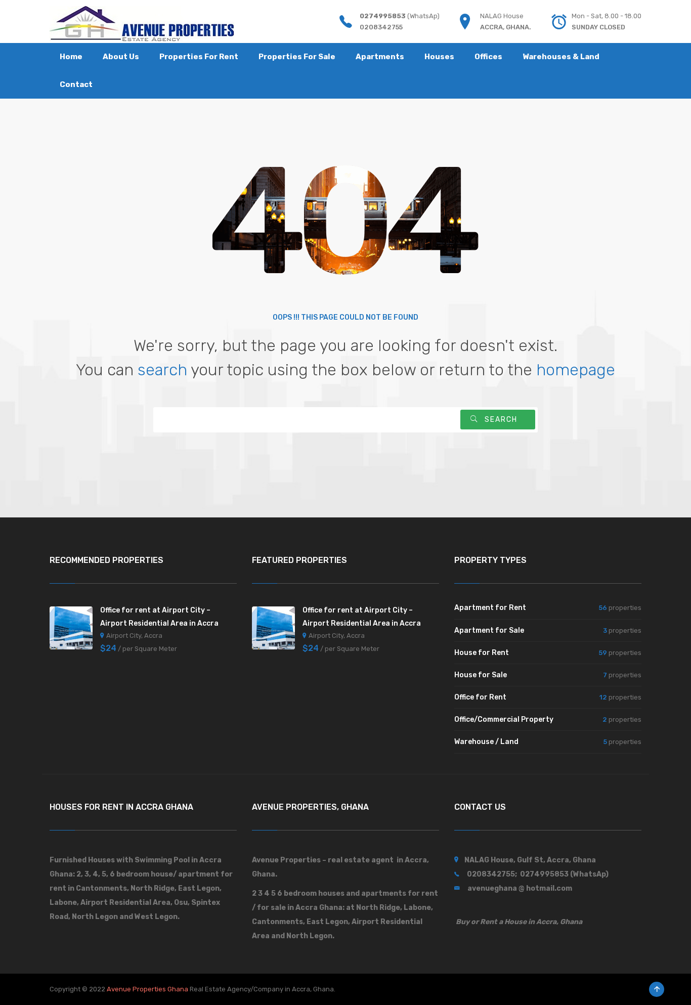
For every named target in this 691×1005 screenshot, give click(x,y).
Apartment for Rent (490, 607)
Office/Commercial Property (503, 719)
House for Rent (481, 652)
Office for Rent (480, 697)
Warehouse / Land (486, 741)
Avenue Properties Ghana (147, 989)
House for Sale (480, 675)
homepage (575, 369)
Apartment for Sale (489, 630)
